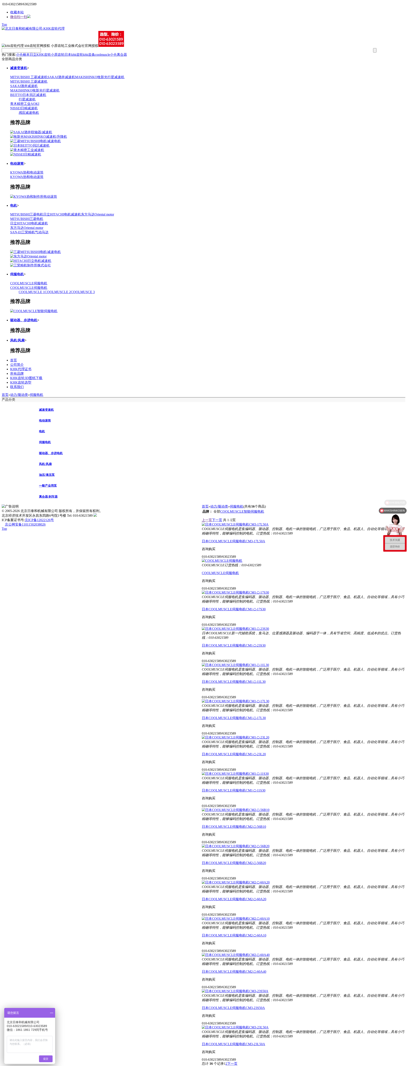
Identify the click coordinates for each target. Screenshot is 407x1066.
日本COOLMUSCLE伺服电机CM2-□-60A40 (234, 971)
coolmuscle (102, 54)
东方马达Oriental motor (97, 214)
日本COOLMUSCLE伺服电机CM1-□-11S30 (233, 790)
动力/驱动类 (19, 395)
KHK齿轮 (43, 54)
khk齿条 (89, 54)
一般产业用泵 (48, 485)
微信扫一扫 (18, 17)
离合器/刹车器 (48, 496)
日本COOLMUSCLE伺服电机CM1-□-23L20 (234, 754)
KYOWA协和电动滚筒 (26, 172)
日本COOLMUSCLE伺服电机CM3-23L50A (233, 1044)
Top (4, 24)
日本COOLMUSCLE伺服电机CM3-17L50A (233, 541)
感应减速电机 (29, 112)
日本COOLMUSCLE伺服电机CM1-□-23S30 (234, 645)
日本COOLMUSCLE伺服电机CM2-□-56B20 (234, 863)
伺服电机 (17, 274)
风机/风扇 (17, 340)
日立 (33, 54)
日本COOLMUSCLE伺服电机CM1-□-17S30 (234, 609)
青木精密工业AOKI (24, 104)
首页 (13, 360)
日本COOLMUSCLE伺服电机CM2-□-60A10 (234, 935)
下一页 (217, 520)
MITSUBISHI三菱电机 (26, 214)
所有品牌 (17, 373)
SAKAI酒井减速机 (61, 77)
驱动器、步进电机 (23, 320)
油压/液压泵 (47, 474)
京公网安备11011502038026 (25, 524)
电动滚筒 (17, 163)
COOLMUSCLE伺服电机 (28, 283)
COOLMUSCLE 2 (58, 292)
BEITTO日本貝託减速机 (28, 95)
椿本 (26, 54)
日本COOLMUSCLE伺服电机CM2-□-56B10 (234, 826)
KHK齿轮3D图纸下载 (26, 378)
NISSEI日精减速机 (24, 108)
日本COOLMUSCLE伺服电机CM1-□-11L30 (234, 681)
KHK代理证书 (20, 369)
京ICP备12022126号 (39, 520)
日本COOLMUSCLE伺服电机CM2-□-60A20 (234, 899)
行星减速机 (27, 99)
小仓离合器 (118, 54)
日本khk (70, 54)
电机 (13, 205)
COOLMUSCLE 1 (32, 292)
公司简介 (17, 364)
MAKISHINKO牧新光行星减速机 (99, 77)
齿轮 (79, 54)
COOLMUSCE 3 (83, 292)
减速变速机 (18, 68)
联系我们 (17, 387)
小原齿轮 (57, 54)
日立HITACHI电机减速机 (62, 214)
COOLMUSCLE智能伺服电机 (242, 511)
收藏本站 (17, 12)
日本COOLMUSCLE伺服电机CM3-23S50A (233, 1008)
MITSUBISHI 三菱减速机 (28, 77)
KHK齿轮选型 (20, 382)
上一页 (207, 520)
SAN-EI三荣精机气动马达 (29, 232)
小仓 (19, 54)
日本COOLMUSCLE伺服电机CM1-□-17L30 (234, 718)
